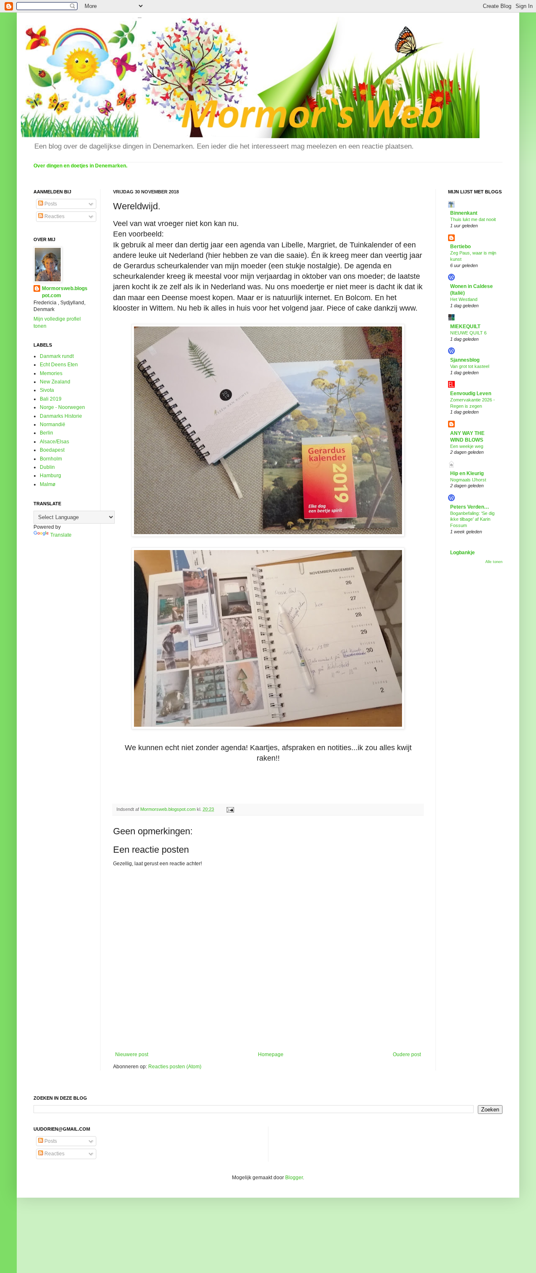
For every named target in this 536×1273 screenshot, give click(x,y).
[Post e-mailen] (229, 809)
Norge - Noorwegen (62, 407)
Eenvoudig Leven (470, 393)
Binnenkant (463, 213)
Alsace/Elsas (54, 442)
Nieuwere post (131, 1054)
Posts (50, 204)
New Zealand (55, 382)
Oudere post (407, 1054)
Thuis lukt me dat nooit (473, 219)
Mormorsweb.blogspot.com (65, 291)
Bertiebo (460, 246)
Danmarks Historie (61, 416)
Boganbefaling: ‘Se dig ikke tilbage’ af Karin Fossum (472, 519)
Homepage (270, 1054)
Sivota (47, 390)
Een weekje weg (466, 446)
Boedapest (52, 450)
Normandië (52, 424)
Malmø (47, 484)
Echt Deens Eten (59, 365)
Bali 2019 (51, 399)
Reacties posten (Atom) (174, 1067)
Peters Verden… (469, 507)
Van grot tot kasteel (469, 366)
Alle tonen (493, 562)
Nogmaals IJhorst (468, 479)
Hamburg (50, 475)
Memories (51, 373)
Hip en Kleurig (467, 473)
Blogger (294, 1177)
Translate (61, 535)
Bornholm (51, 459)
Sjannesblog (464, 360)
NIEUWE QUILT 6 (468, 332)
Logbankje (462, 552)
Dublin (47, 467)
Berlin (46, 433)
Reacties (53, 216)
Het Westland (463, 299)
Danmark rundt (57, 356)
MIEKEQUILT (465, 326)
